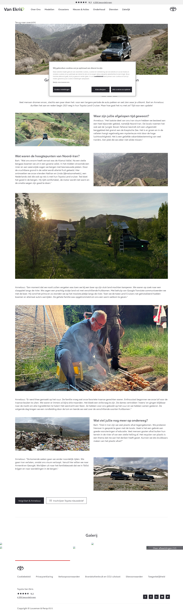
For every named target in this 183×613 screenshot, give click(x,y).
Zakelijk (126, 9)
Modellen (49, 9)
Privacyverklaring (44, 576)
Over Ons (36, 9)
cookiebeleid (98, 76)
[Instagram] (151, 597)
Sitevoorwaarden (134, 576)
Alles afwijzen (100, 89)
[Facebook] (145, 597)
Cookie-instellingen (62, 89)
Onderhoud (99, 9)
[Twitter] (168, 597)
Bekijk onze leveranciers (61, 82)
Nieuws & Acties (81, 9)
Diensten (113, 9)
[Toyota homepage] (173, 9)
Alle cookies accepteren (121, 89)
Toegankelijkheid (156, 576)
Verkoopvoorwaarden (69, 576)
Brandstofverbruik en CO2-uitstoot (102, 576)
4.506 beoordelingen (102, 2)
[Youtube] (162, 597)
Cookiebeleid (24, 576)
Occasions (63, 9)
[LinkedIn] (156, 597)
